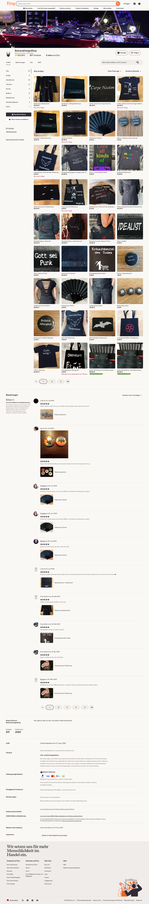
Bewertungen (20, 62)
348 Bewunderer (11, 132)
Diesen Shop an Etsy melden (15, 139)
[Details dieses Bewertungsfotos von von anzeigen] (54, 444)
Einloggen (127, 3)
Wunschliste (107, 8)
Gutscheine (120, 8)
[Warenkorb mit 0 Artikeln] (139, 3)
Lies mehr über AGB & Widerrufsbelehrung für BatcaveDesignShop (61, 816)
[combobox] (65, 3)
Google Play (29, 891)
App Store (13, 891)
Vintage (96, 8)
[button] (121, 52)
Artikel (8, 62)
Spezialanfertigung (19, 114)
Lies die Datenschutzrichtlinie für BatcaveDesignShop (57, 809)
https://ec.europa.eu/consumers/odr (71, 821)
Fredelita (43, 486)
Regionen (139, 900)
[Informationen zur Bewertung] (16, 55)
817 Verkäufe (10, 128)
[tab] (18, 71)
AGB (39, 62)
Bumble (42, 679)
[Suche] (117, 3)
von (41, 428)
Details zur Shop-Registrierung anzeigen (54, 835)
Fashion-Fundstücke (82, 8)
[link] (36, 381)
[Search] (139, 62)
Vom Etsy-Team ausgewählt (46, 8)
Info (31, 62)
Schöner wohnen (65, 8)
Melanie (42, 541)
